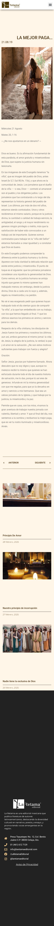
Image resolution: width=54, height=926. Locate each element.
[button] (50, 4)
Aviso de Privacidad (27, 864)
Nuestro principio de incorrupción (20, 608)
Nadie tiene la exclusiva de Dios (19, 681)
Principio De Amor (12, 535)
